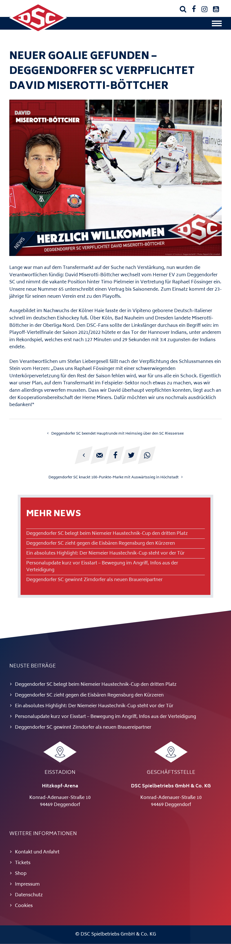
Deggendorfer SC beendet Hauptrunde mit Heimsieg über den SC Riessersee (117, 434)
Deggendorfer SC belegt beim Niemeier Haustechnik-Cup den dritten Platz (107, 534)
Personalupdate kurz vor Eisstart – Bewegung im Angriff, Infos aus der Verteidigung (102, 566)
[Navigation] (217, 24)
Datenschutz (29, 895)
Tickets (22, 863)
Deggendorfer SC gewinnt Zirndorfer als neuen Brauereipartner (94, 580)
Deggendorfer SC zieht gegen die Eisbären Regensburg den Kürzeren (100, 543)
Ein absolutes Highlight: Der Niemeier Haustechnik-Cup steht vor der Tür (105, 553)
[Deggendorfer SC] (38, 32)
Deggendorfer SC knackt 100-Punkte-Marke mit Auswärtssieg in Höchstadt (113, 477)
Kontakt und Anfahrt (37, 852)
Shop (20, 874)
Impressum (27, 884)
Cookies (24, 906)
